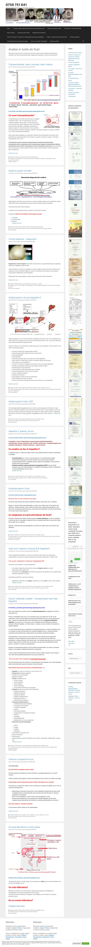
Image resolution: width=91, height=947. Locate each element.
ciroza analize (21, 285)
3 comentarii (13, 230)
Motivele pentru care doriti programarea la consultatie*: (74, 602)
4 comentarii (13, 479)
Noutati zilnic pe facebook (39, 32)
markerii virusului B (39, 588)
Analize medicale (26, 226)
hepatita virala (53, 747)
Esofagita (14, 217)
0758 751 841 (16, 5)
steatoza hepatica (47, 228)
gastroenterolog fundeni (36, 228)
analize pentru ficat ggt (20, 420)
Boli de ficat (24, 157)
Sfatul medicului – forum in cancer (74, 692)
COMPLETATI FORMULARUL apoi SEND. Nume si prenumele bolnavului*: (75, 568)
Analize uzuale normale (20, 170)
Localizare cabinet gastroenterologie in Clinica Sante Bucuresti (29, 28)
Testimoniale (72, 96)
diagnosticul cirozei (46, 285)
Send (70, 621)
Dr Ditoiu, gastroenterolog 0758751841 (72, 688)
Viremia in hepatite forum (21, 759)
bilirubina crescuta (14, 911)
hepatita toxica (45, 747)
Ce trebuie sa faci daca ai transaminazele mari (21, 747)
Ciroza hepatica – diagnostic (23, 239)
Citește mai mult (13, 153)
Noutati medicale (49, 586)
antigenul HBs (17, 588)
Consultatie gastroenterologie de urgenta (17, 41)
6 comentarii (13, 589)
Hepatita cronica (36, 387)
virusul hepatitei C (15, 390)
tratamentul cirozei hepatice (40, 477)
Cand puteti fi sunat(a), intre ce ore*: (75, 614)
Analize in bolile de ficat (15, 157)
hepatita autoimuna (37, 747)
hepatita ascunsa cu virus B (27, 588)
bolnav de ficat (37, 536)
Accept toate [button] (85, 943)
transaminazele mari (13, 748)
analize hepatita (14, 389)
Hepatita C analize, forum (21, 431)
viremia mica (32, 816)
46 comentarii (13, 422)
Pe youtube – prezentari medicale (72, 28)
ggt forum (37, 420)
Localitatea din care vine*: (74, 577)
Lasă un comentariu (14, 288)
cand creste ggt (30, 420)
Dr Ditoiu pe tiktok (54, 41)
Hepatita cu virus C (45, 387)
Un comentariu (13, 392)
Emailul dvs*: (72, 595)
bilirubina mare (22, 911)
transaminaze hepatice (39, 158)
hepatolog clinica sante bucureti (37, 389)
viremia (20, 816)
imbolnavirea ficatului (47, 536)
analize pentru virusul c (23, 389)
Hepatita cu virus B (34, 814)
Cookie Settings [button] (76, 943)
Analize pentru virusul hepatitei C (25, 297)
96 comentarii (13, 161)
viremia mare (26, 816)
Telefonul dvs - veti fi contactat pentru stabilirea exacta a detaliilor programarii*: (75, 586)
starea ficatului (17, 537)
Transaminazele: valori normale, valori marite (30, 64)
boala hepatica (30, 536)
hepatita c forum (23, 477)
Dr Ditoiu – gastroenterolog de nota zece (56, 37)
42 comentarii (13, 913)
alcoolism (12, 420)
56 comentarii (13, 817)
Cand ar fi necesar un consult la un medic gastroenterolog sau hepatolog (25, 37)
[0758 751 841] (39, 16)
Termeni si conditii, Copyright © (39, 41)
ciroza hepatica (37, 285)
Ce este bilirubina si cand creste (24, 827)
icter (28, 911)
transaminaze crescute (28, 158)
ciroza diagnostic (29, 285)
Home (8, 28)
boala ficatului (23, 536)
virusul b (46, 588)
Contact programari (75, 37)
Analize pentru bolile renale (36, 226)
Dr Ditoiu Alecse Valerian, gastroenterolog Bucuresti (24, 878)
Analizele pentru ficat (19, 488)
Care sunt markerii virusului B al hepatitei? (29, 548)
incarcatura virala (14, 816)
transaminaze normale (14, 160)
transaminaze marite (50, 158)
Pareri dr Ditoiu (11, 32)
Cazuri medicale (25, 745)
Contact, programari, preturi (54, 28)
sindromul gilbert (33, 911)
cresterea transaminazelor (16, 158)
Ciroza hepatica (25, 283)
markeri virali (30, 477)
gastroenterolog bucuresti (24, 228)
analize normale (13, 228)
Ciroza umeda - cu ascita (36, 283)
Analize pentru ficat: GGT (21, 401)
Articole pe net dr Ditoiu (24, 32)
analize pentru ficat (14, 536)
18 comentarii (13, 750)
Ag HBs (12, 588)
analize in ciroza (14, 285)
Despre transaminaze (33, 157)
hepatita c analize (14, 477)
